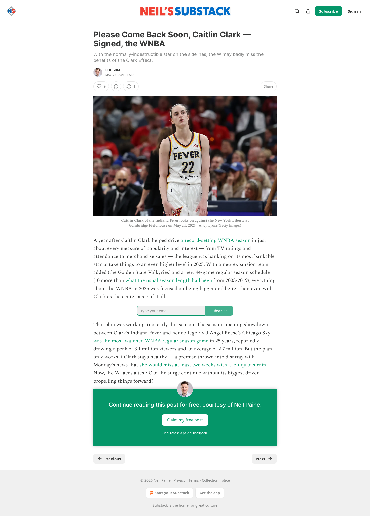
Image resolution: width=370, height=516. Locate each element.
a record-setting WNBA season (216, 240)
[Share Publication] (308, 11)
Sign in (354, 11)
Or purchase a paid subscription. (185, 433)
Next (261, 458)
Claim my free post (185, 420)
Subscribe (328, 11)
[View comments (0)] (116, 86)
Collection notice (216, 480)
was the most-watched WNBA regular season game (150, 341)
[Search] (297, 11)
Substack (160, 505)
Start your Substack (172, 492)
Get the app (210, 492)
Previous (112, 458)
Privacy (180, 480)
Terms (194, 480)
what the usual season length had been (168, 280)
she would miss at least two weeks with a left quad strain (202, 365)
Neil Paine (113, 70)
